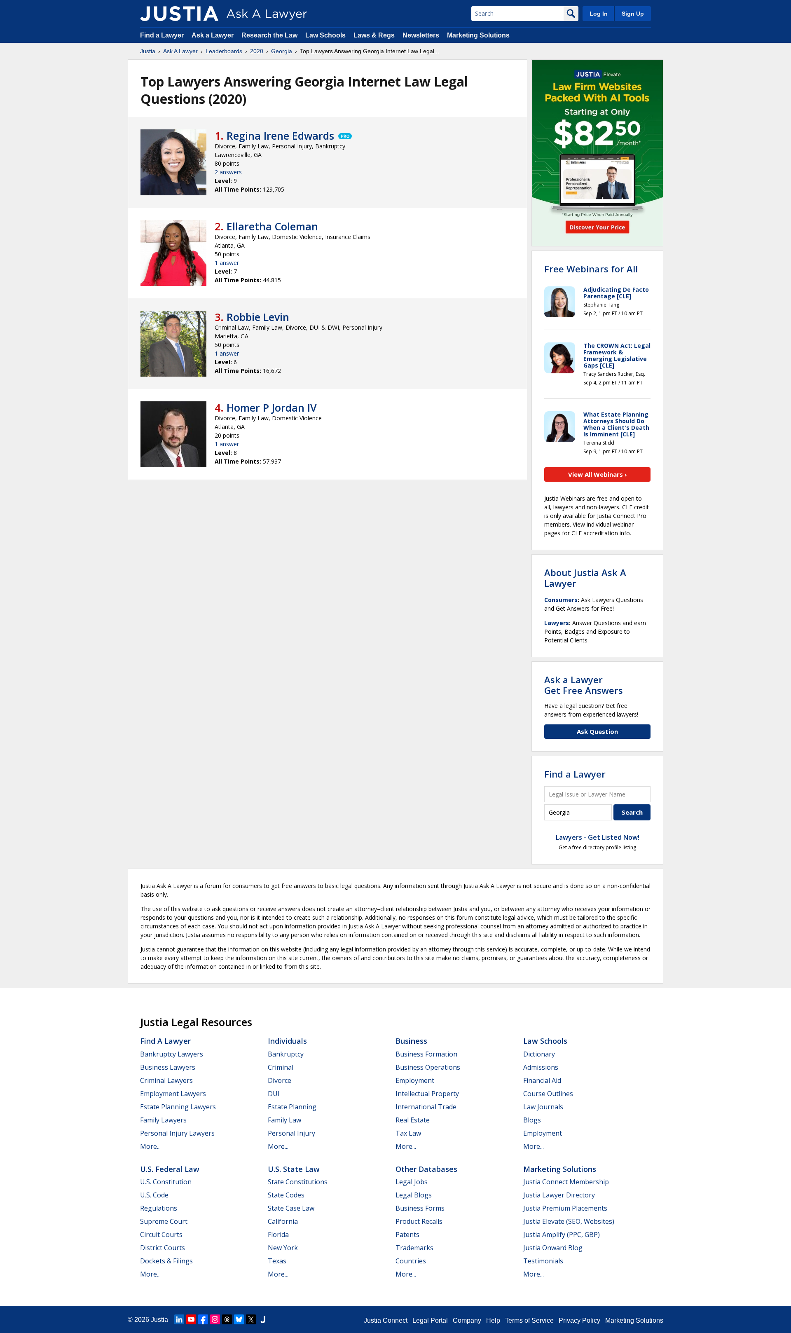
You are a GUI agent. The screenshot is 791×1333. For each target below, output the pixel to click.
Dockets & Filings (166, 1260)
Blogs (532, 1119)
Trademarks (414, 1247)
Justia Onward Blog (553, 1247)
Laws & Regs (374, 35)
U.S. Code (154, 1194)
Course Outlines (548, 1093)
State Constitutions (298, 1181)
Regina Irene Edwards (280, 136)
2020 (256, 51)
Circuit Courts (161, 1234)
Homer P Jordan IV (272, 408)
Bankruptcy (286, 1054)
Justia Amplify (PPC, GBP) (561, 1234)
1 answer (227, 263)
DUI (274, 1093)
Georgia (281, 51)
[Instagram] (215, 1319)
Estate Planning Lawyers (178, 1106)
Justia (147, 51)
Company (467, 1320)
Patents (407, 1234)
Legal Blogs (414, 1194)
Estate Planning (292, 1106)
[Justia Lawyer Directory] (263, 1319)
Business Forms (420, 1208)
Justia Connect (385, 1320)
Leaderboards (224, 51)
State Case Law (291, 1208)
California (283, 1221)
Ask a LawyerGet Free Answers (583, 684)
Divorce (279, 1080)
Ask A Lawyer (180, 51)
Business (411, 1041)
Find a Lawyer (162, 35)
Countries (411, 1260)
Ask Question (597, 731)
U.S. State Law (294, 1169)
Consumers (561, 600)
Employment (415, 1080)
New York (283, 1247)
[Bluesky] (239, 1319)
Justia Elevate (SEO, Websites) (568, 1221)
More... (150, 1146)
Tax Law (408, 1133)
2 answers (228, 172)
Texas (277, 1260)
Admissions (540, 1067)
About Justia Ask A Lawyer (585, 577)
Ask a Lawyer (213, 35)
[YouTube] (191, 1319)
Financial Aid (542, 1080)
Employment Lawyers (173, 1093)
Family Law (284, 1119)
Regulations (158, 1208)
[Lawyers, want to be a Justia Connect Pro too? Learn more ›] (344, 135)
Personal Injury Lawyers (177, 1133)
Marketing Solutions (478, 35)
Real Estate (413, 1119)
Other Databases (426, 1169)
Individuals (287, 1041)
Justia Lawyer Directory (559, 1194)
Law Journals (543, 1106)
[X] (251, 1319)
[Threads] (227, 1319)
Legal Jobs (412, 1181)
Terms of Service (529, 1320)
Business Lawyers (167, 1067)
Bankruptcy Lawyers (171, 1054)
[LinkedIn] (179, 1319)
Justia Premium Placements (565, 1208)
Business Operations (428, 1067)
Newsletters (421, 35)
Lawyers (556, 623)
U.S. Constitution (166, 1181)
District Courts (162, 1247)
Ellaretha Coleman (272, 226)
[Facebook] (203, 1319)
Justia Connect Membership (566, 1181)
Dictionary (539, 1054)
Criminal (280, 1067)
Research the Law (269, 35)
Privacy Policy (579, 1320)
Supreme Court (163, 1221)
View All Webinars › (597, 474)
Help (493, 1320)
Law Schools (325, 35)
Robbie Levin (258, 317)
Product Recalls (419, 1221)
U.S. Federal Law (169, 1169)
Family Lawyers (163, 1119)
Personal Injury (291, 1133)
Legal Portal (430, 1320)
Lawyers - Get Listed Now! (597, 837)
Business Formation (426, 1054)
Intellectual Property (427, 1093)
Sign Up (633, 13)
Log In (599, 13)
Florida (278, 1234)
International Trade (426, 1106)
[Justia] (179, 13)
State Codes (286, 1194)
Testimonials (543, 1260)
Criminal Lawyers (166, 1080)
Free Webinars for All (591, 268)
